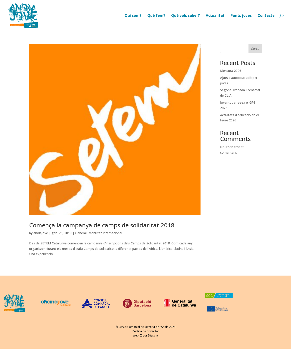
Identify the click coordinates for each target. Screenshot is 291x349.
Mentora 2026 (230, 70)
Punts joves (241, 16)
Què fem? (156, 16)
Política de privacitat (146, 331)
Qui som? (133, 16)
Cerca (255, 48)
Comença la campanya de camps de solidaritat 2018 (101, 225)
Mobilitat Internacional (105, 233)
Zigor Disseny (149, 335)
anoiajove (40, 233)
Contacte (266, 16)
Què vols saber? (185, 16)
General (81, 233)
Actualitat (215, 16)
